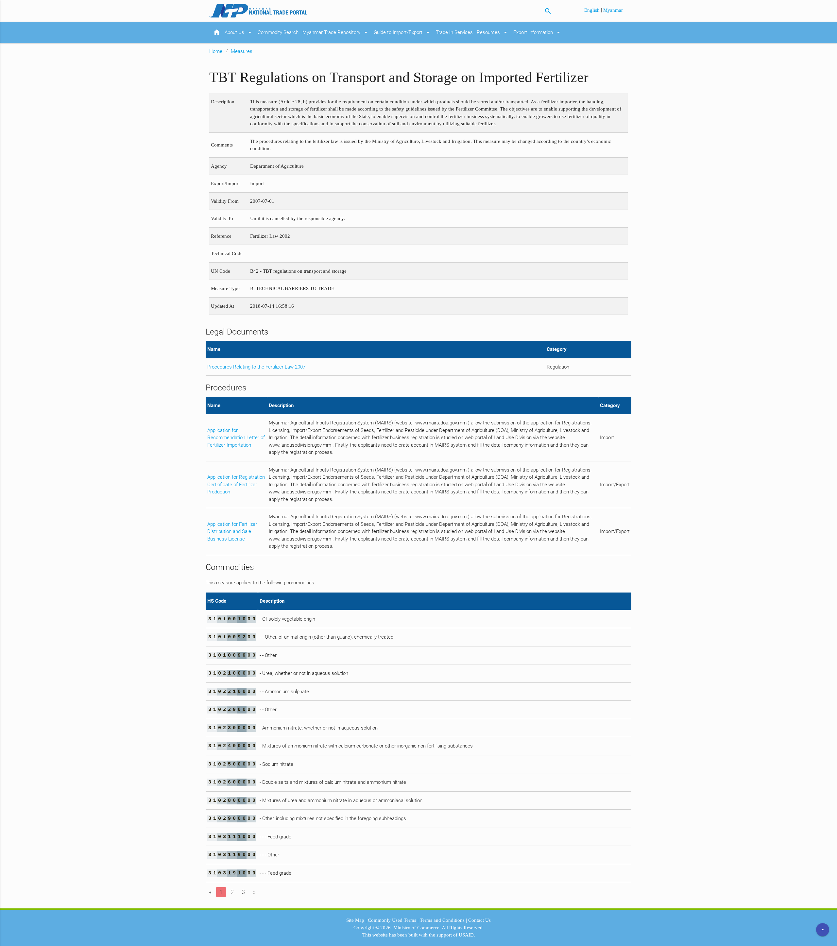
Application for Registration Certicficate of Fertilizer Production (236, 484)
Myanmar (613, 10)
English (592, 10)
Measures (241, 51)
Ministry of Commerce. (417, 927)
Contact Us (479, 920)
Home (215, 51)
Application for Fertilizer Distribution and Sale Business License (232, 531)
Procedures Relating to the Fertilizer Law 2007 (256, 367)
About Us (239, 32)
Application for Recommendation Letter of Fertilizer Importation (236, 437)
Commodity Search (278, 32)
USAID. (467, 934)
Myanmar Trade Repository (336, 32)
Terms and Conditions (442, 920)
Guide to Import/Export (403, 32)
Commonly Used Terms (392, 920)
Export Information (537, 32)
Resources (493, 32)
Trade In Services (454, 32)
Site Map (355, 920)
